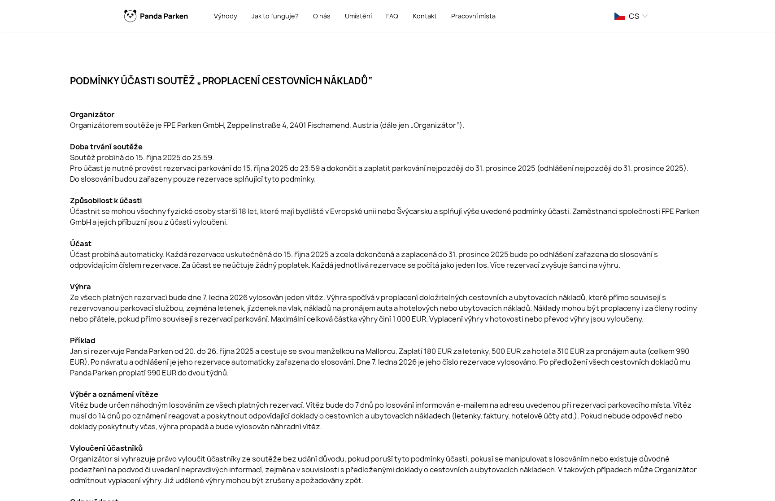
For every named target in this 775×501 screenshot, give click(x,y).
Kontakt (425, 16)
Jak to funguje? (275, 16)
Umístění (358, 16)
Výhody (225, 16)
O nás (322, 16)
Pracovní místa (473, 16)
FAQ (392, 16)
